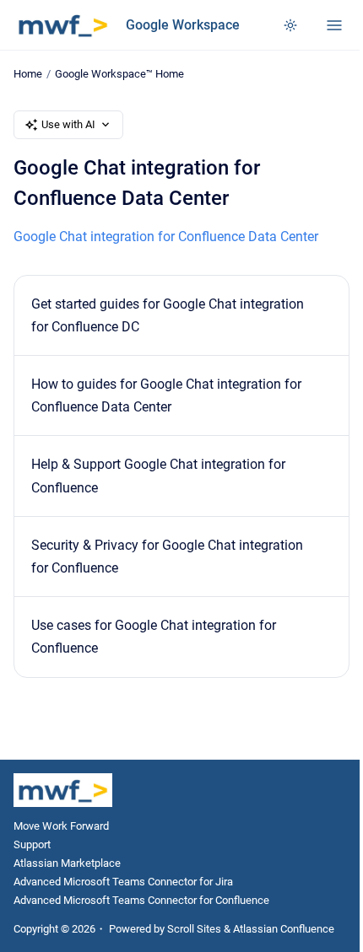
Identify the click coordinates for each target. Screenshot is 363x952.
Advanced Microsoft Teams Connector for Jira (123, 881)
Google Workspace (183, 25)
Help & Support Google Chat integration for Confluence (158, 475)
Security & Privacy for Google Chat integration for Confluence (167, 556)
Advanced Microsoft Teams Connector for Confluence (141, 900)
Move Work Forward (61, 826)
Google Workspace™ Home (119, 73)
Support (32, 844)
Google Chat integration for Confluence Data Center (166, 237)
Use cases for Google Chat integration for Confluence (153, 636)
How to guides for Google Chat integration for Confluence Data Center (166, 395)
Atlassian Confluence (283, 928)
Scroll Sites (194, 928)
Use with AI (68, 124)
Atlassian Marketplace (67, 863)
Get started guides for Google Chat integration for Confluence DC (167, 315)
